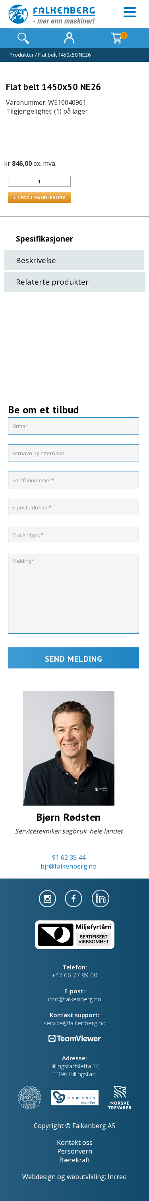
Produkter (22, 54)
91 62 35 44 (68, 857)
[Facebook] (74, 897)
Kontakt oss (75, 1142)
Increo (117, 1176)
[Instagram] (48, 897)
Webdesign (39, 1176)
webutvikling (86, 1176)
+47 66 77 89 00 (74, 975)
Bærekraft (74, 1160)
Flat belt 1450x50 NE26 (64, 54)
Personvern (74, 1151)
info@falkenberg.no (74, 999)
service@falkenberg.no (74, 1023)
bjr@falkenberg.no (69, 866)
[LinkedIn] (100, 897)
